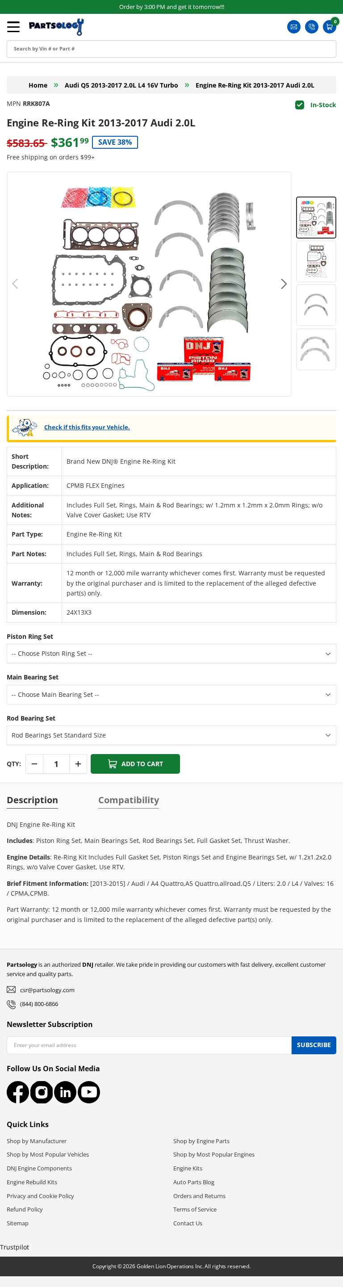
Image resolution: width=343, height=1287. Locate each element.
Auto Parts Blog (193, 1182)
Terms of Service (195, 1209)
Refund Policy (25, 1209)
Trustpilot (14, 1247)
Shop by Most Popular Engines (214, 1154)
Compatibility (128, 800)
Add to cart (142, 763)
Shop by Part (34, 76)
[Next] (283, 284)
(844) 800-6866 (39, 1004)
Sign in (24, 36)
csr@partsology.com (47, 990)
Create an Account (42, 56)
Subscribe (314, 1044)
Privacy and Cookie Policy (40, 1196)
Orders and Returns (199, 1196)
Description (32, 800)
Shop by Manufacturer (37, 1141)
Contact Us (187, 1223)
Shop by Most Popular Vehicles (48, 1154)
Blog (21, 96)
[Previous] (15, 284)
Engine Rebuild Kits (32, 1182)
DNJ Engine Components (39, 1168)
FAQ (20, 117)
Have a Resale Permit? (48, 137)
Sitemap (18, 1223)
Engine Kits (187, 1168)
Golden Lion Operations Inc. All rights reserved (193, 1266)
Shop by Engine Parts (201, 1141)
